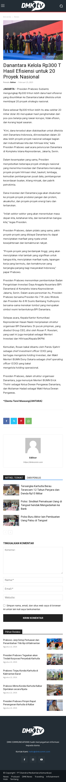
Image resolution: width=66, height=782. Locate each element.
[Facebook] (6, 421)
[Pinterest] (21, 421)
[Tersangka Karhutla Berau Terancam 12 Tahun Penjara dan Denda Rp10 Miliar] (11, 489)
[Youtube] (41, 759)
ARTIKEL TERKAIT (14, 478)
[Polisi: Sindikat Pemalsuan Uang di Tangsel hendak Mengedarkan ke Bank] (11, 505)
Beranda (7, 16)
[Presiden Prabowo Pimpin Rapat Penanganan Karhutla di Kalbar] (55, 705)
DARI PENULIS (34, 478)
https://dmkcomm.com (33, 462)
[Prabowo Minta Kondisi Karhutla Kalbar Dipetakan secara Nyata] (55, 690)
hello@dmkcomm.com (39, 751)
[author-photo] (33, 453)
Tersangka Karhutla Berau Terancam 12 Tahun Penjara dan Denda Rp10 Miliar (40, 489)
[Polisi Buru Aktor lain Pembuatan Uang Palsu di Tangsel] (11, 520)
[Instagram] (33, 759)
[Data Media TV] (33, 6)
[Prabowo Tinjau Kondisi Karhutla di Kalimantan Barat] (55, 674)
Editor (13, 82)
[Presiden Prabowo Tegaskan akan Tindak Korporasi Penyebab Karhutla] (55, 659)
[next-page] (10, 532)
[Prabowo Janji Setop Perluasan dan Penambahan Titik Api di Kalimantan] (55, 644)
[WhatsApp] (28, 421)
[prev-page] (5, 532)
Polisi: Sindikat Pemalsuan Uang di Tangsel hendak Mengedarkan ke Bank (41, 505)
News (16, 16)
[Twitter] (14, 421)
